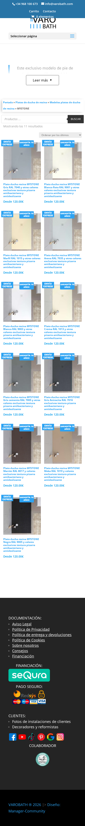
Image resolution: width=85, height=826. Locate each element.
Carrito (34, 11)
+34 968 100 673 (26, 4)
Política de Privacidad (31, 629)
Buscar (76, 119)
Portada (8, 102)
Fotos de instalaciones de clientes (41, 721)
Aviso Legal (22, 624)
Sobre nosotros (25, 645)
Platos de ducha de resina (31, 102)
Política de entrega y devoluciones (42, 634)
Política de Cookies (28, 640)
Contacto (49, 11)
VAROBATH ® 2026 (24, 804)
